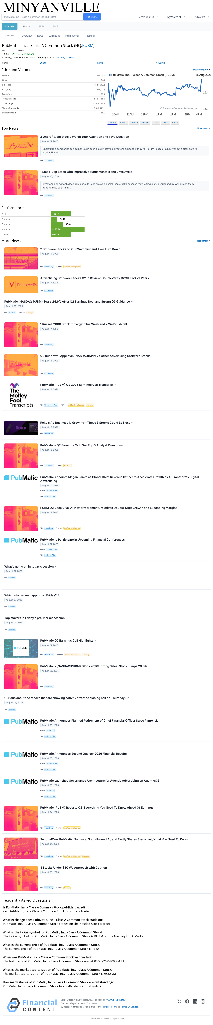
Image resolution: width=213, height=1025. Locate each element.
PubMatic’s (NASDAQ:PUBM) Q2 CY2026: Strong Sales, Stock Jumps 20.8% (93, 666)
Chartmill (11, 313)
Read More (203, 240)
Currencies (54, 35)
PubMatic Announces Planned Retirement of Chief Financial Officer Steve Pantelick (99, 720)
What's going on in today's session (30, 566)
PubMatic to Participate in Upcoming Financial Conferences (82, 539)
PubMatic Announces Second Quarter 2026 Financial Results (83, 753)
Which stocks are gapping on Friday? (32, 595)
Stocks (26, 26)
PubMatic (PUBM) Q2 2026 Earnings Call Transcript (78, 384)
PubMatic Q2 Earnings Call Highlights (68, 640)
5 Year (175, 122)
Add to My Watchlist (64, 57)
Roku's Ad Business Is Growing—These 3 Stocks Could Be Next (86, 422)
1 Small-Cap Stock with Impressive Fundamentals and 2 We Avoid (86, 171)
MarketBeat (48, 434)
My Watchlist (174, 16)
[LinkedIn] (195, 1005)
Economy (85, 856)
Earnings (29, 313)
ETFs (41, 26)
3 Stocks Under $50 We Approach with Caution (73, 867)
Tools (56, 26)
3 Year (165, 122)
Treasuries (90, 35)
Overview (27, 35)
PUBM (87, 45)
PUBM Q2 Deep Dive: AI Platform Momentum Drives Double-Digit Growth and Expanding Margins (108, 508)
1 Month (134, 122)
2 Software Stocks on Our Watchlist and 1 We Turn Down (80, 249)
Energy (67, 888)
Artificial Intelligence (72, 267)
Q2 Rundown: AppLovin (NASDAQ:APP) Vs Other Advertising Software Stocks (95, 356)
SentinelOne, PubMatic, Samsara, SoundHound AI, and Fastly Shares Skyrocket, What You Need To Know (114, 839)
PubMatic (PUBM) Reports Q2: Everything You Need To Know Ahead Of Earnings (97, 807)
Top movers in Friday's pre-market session (36, 618)
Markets (9, 26)
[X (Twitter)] (179, 1005)
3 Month (145, 122)
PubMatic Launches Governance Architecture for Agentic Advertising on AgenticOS (99, 780)
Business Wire (49, 496)
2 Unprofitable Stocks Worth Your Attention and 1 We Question (84, 136)
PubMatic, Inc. (52, 491)
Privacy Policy (109, 1006)
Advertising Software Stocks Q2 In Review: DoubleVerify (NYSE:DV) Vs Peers (94, 278)
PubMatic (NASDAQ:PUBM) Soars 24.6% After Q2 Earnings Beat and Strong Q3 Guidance (68, 301)
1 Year (156, 122)
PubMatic (50, 730)
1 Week (123, 122)
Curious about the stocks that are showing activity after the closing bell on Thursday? (66, 698)
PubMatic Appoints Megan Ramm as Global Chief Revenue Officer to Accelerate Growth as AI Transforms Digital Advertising (119, 479)
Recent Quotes (146, 16)
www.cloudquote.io (117, 999)
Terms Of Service (129, 1006)
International (72, 35)
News (40, 35)
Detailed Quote (201, 69)
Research (160, 62)
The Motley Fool (50, 405)
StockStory (48, 160)
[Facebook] (187, 1005)
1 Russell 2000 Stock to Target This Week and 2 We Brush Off (83, 324)
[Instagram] (203, 1005)
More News (203, 128)
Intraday (112, 122)
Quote (42, 62)
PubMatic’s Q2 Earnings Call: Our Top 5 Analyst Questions (81, 445)
